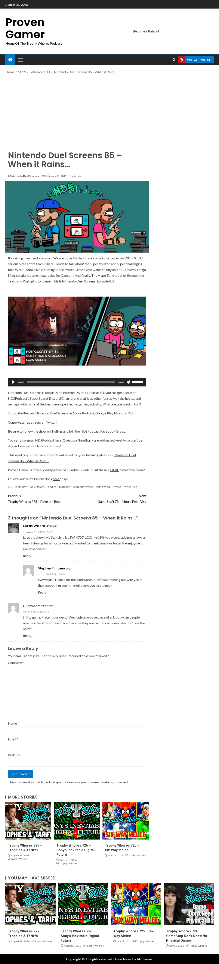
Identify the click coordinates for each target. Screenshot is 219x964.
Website (14, 755)
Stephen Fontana (51, 568)
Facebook (107, 431)
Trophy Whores (20, 858)
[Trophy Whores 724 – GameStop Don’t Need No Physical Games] (189, 904)
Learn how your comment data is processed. (96, 782)
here (58, 440)
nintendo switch (83, 487)
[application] (77, 382)
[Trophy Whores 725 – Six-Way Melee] (125, 821)
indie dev (21, 487)
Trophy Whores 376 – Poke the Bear (34, 498)
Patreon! (69, 393)
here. (56, 479)
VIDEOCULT (134, 258)
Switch (117, 487)
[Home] (10, 60)
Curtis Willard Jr (36, 526)
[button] (20, 59)
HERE (114, 470)
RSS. (131, 413)
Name (13, 723)
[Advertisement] (109, 109)
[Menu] (20, 59)
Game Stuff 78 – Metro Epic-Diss (122, 498)
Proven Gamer (25, 28)
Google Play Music (109, 413)
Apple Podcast (83, 413)
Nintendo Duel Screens (25, 176)
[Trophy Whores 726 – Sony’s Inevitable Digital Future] (77, 821)
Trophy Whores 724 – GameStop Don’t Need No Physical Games (186, 935)
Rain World (103, 487)
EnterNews (123, 959)
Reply (27, 556)
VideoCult (130, 487)
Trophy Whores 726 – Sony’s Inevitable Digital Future (75, 850)
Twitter (56, 431)
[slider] (138, 382)
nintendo (64, 487)
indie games (37, 487)
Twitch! (51, 422)
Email (13, 739)
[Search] (174, 60)
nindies (51, 487)
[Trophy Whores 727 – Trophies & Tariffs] (28, 821)
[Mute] (128, 382)
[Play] (13, 382)
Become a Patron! (146, 31)
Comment (16, 663)
